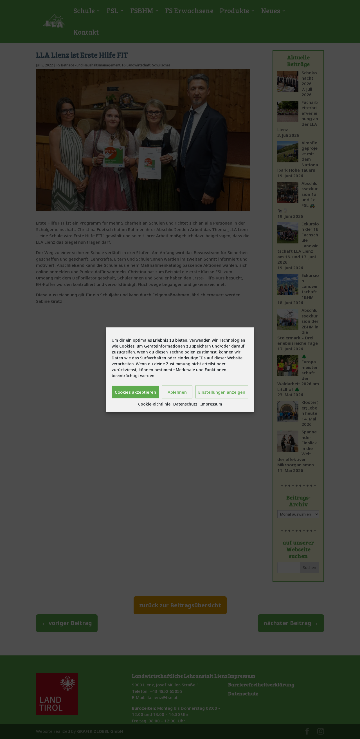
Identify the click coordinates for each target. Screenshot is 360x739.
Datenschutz (185, 404)
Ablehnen (177, 392)
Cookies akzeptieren (135, 392)
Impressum (211, 404)
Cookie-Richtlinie (154, 404)
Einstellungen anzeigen (221, 392)
